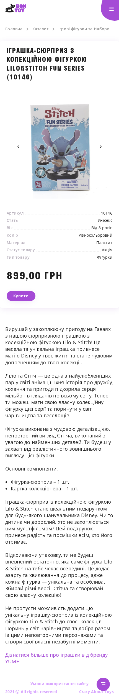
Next (101, 147)
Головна (13, 28)
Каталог (40, 28)
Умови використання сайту (59, 683)
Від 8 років (101, 227)
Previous (18, 147)
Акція (107, 249)
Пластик (104, 242)
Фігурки (104, 257)
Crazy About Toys (96, 691)
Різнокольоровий (95, 235)
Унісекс (105, 220)
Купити (21, 295)
